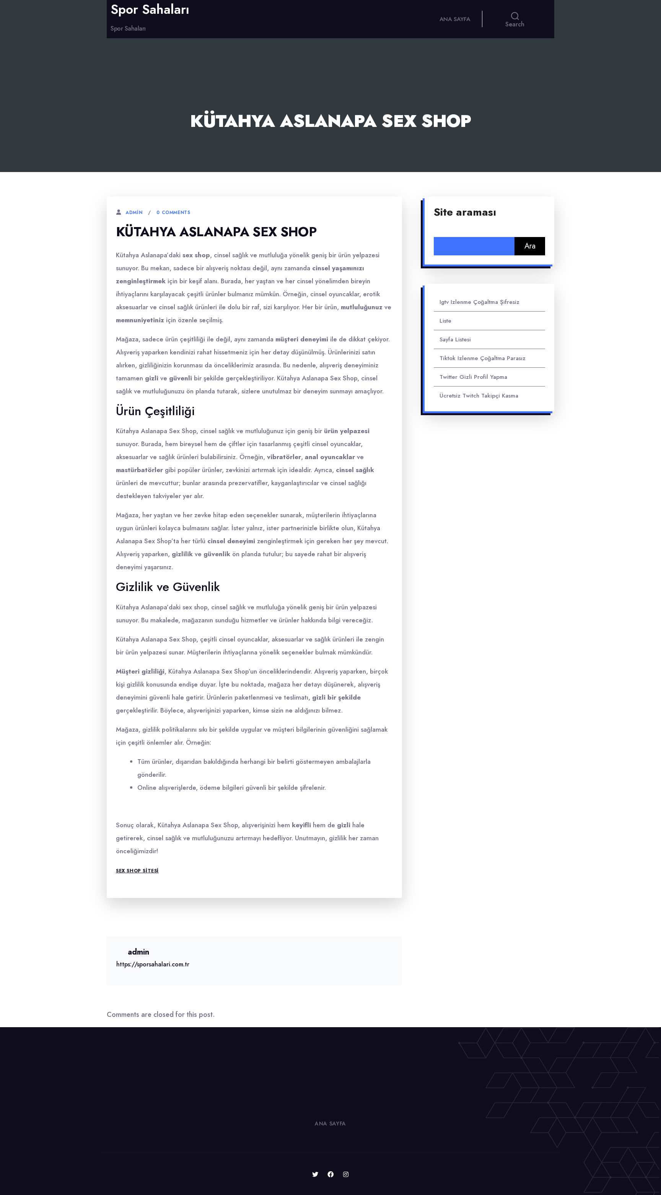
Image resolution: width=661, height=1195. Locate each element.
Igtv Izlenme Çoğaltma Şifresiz (479, 302)
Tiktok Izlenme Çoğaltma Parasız (483, 358)
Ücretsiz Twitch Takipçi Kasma (479, 395)
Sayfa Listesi (455, 339)
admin (133, 212)
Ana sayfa (455, 19)
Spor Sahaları (150, 9)
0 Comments (173, 212)
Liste (445, 321)
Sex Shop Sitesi (137, 870)
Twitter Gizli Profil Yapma (473, 377)
